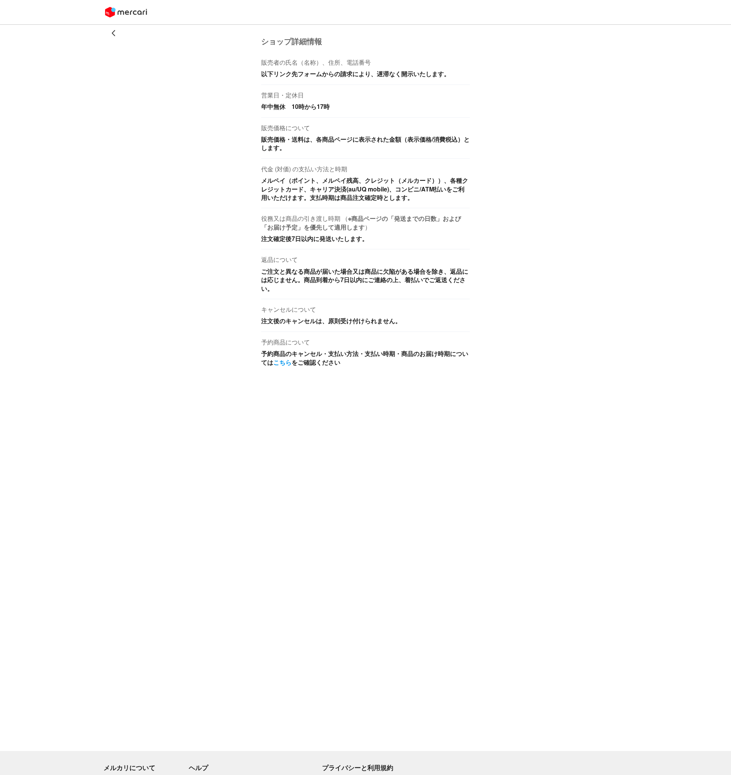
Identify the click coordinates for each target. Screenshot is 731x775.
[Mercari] (126, 12)
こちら (282, 362)
